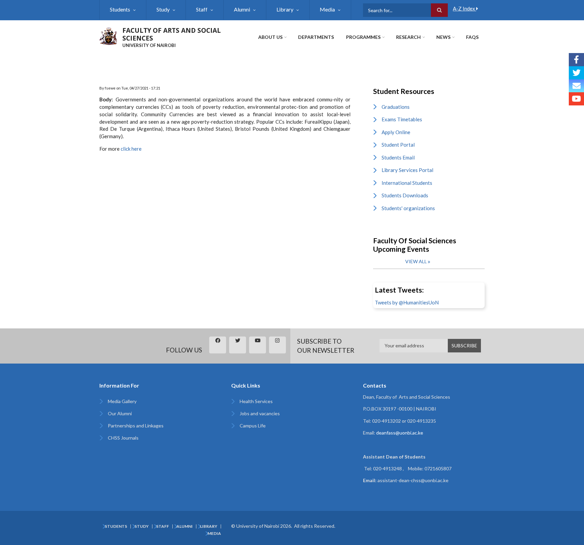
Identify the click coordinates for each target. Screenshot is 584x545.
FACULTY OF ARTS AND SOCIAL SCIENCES (171, 34)
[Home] (108, 35)
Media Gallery (122, 401)
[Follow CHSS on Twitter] (576, 72)
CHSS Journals (123, 438)
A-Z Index (464, 8)
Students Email (398, 157)
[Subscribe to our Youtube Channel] (576, 98)
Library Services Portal (407, 170)
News (443, 37)
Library (284, 9)
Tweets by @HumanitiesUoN (407, 302)
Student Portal (398, 145)
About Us (270, 37)
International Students (407, 183)
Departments (316, 37)
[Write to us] (576, 86)
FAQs (472, 37)
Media (327, 9)
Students (120, 9)
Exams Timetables (402, 119)
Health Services (256, 401)
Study (163, 9)
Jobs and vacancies (260, 413)
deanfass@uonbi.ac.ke (399, 433)
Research (408, 37)
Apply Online (396, 132)
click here (131, 149)
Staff (202, 9)
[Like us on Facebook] (576, 59)
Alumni (242, 9)
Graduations (396, 107)
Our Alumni (120, 413)
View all (416, 261)
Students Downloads (405, 195)
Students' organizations (408, 208)
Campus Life (253, 425)
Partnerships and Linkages (136, 425)
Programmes (363, 37)
